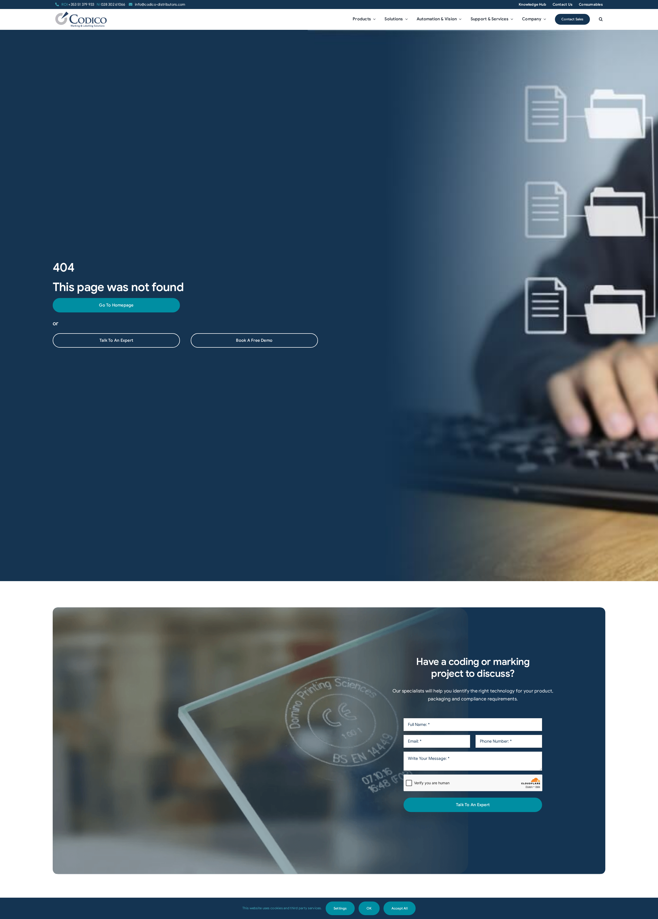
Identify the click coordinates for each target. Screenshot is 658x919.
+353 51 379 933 (77, 4)
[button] (601, 19)
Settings (340, 908)
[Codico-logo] (81, 14)
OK (369, 908)
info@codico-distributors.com (160, 4)
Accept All (399, 908)
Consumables (591, 4)
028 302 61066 (111, 4)
